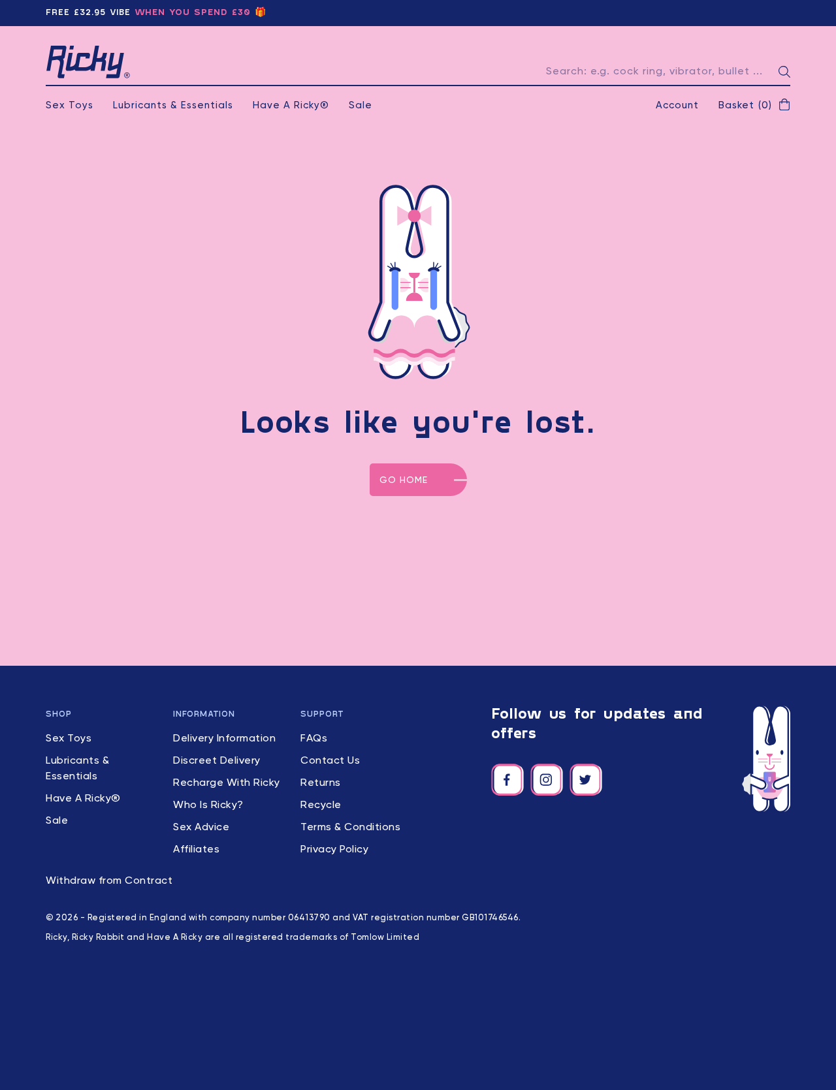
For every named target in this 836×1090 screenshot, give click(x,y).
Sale (360, 105)
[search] (784, 72)
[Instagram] (546, 780)
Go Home (403, 480)
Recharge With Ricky (226, 783)
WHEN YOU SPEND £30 (193, 12)
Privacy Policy (334, 850)
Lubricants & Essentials (173, 105)
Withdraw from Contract (109, 881)
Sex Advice (201, 827)
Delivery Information (224, 739)
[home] (88, 62)
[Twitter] (586, 780)
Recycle (321, 805)
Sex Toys (69, 105)
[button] (754, 106)
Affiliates (196, 850)
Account (677, 105)
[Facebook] (507, 780)
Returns (320, 783)
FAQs (313, 739)
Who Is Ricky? (208, 805)
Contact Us (330, 761)
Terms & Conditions (350, 827)
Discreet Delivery (217, 761)
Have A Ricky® (291, 105)
